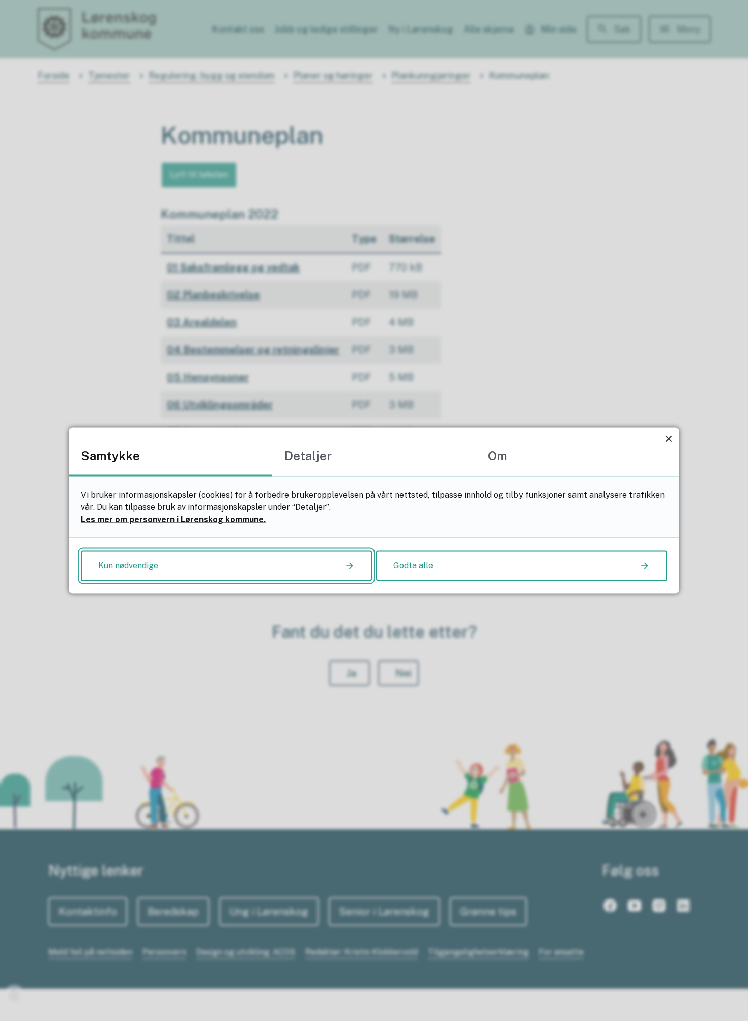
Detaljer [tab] (308, 455)
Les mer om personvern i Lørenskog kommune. (173, 519)
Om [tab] (497, 455)
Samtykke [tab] (110, 455)
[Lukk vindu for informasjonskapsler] (668, 438)
